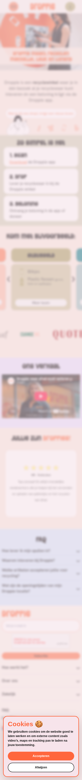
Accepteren (41, 756)
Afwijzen (41, 767)
